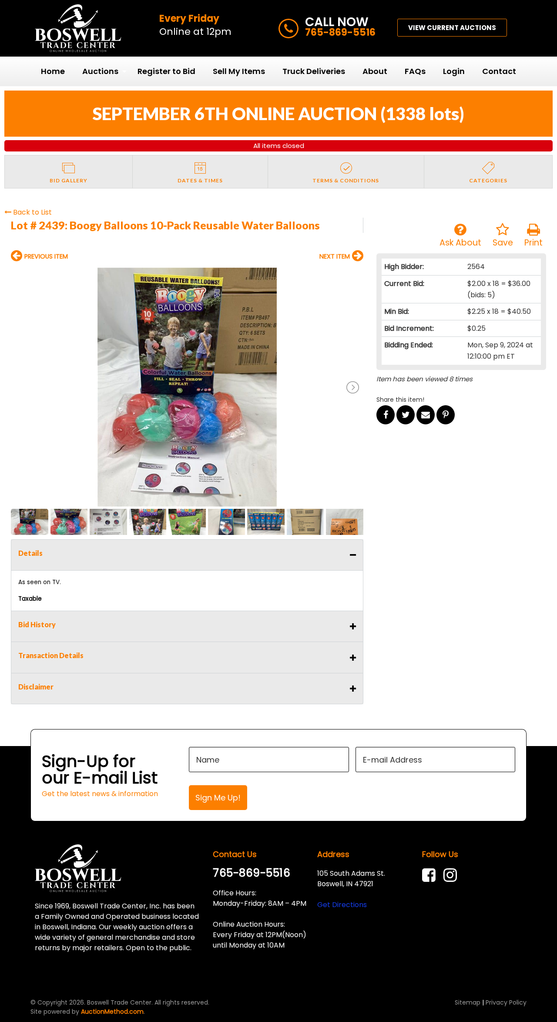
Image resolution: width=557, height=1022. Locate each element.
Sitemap (467, 1002)
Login (454, 71)
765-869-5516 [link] (251, 873)
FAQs (415, 71)
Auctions (100, 71)
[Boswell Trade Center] (78, 868)
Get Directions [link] (342, 905)
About (374, 71)
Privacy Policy (506, 1002)
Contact (499, 71)
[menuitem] (53, 71)
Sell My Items (239, 71)
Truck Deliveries (313, 71)
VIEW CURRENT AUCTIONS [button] (452, 27)
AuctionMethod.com (112, 1011)
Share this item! (400, 399)
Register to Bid (166, 71)
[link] (431, 875)
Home (53, 71)
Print (533, 243)
